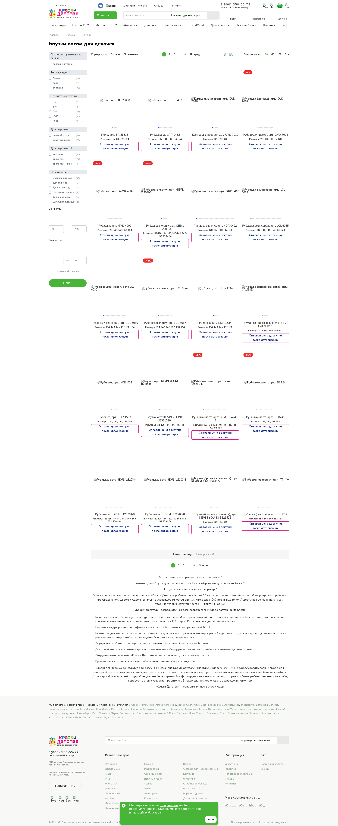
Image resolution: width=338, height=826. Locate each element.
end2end (198, 25)
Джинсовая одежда (195, 798)
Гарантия (230, 768)
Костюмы (188, 773)
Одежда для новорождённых (200, 768)
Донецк (64, 709)
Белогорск (193, 704)
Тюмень (232, 713)
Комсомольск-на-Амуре (156, 709)
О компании (232, 763)
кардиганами (220, 668)
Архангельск (156, 704)
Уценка (148, 783)
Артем (144, 704)
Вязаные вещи (192, 788)
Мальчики (130, 25)
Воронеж (54, 709)
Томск (223, 713)
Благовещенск (231, 704)
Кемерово (136, 709)
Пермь (114, 713)
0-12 (114, 25)
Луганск (212, 709)
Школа (187, 763)
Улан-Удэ (243, 713)
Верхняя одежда (193, 793)
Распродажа (151, 768)
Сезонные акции (153, 773)
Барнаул (182, 704)
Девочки (150, 25)
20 (266, 54)
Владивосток (247, 704)
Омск (95, 713)
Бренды (265, 768)
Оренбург (104, 713)
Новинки (269, 25)
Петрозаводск (128, 713)
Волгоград (262, 704)
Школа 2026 (81, 25)
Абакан (135, 704)
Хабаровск (55, 717)
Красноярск (191, 709)
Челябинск (68, 717)
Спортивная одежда (195, 783)
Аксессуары (151, 793)
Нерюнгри (269, 709)
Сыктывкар (213, 713)
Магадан (223, 709)
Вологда (273, 704)
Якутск (107, 717)
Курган (203, 709)
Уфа (276, 713)
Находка (257, 709)
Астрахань (170, 704)
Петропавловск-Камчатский (152, 713)
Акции (100, 25)
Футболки (189, 778)
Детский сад (220, 25)
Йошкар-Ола (93, 709)
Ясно (211, 819)
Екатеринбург (77, 709)
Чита (78, 717)
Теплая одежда (174, 25)
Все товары (57, 25)
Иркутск (115, 709)
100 (279, 54)
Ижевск (106, 709)
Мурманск (245, 709)
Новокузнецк (68, 713)
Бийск (204, 704)
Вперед (195, 54)
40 (272, 54)
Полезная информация (239, 773)
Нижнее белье (246, 25)
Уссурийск (267, 713)
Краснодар (177, 709)
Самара (200, 713)
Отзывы (159, 5)
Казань (125, 709)
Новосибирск (60, 5)
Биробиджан (215, 704)
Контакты (176, 5)
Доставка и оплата (135, 5)
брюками (146, 668)
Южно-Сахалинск (92, 717)
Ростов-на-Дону (186, 713)
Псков (172, 713)
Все (287, 54)
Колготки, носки (153, 798)
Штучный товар (153, 778)
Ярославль (117, 717)
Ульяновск (254, 713)
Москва (234, 709)
